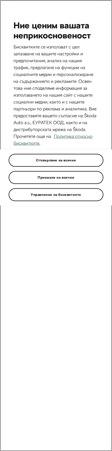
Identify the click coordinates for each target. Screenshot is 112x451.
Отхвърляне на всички (56, 160)
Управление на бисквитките (56, 194)
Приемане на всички (56, 177)
